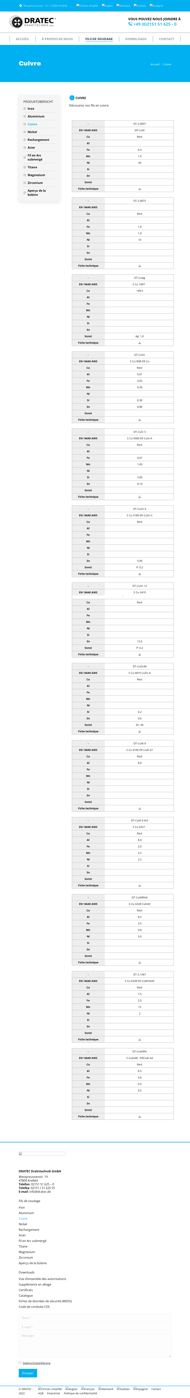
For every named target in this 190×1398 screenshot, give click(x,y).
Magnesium (36, 175)
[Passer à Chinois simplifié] (87, 6)
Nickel (32, 132)
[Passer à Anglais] (107, 6)
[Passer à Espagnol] (156, 6)
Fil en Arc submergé (35, 157)
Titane (32, 167)
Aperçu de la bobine (37, 193)
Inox (31, 109)
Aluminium (36, 116)
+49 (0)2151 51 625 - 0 (155, 24)
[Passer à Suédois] (140, 6)
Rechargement (38, 140)
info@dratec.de (40, 1192)
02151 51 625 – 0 (42, 1184)
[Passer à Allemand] (123, 6)
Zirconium (35, 183)
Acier (31, 147)
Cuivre (32, 124)
